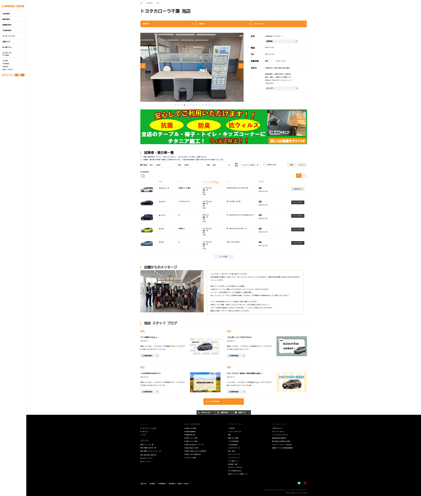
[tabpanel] (192, 67)
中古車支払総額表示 (190, 431)
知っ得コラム (144, 431)
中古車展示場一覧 (189, 434)
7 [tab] (194, 104)
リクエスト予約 (296, 202)
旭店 (260, 188)
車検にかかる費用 (233, 438)
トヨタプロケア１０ (234, 448)
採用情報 (5, 66)
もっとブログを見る (212, 401)
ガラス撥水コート (233, 461)
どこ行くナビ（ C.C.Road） (148, 428)
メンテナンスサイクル (234, 431)
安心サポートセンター (146, 458)
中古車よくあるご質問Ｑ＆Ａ (192, 454)
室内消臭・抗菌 (232, 464)
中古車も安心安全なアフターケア (194, 444)
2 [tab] (178, 104)
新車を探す (144, 440)
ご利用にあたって (277, 428)
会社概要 (5, 60)
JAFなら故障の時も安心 (235, 470)
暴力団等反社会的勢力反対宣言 (281, 441)
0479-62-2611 (269, 47)
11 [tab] (206, 104)
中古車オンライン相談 (190, 438)
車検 (229, 434)
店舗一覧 (143, 483)
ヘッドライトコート (234, 457)
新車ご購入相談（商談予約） (148, 455)
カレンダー (270, 88)
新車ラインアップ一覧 (146, 444)
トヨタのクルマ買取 (190, 457)
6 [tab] (190, 104)
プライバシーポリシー (278, 431)
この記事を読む (147, 355)
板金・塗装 (231, 451)
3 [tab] (181, 104)
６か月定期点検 (232, 444)
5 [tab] (187, 104)
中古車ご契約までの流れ (191, 448)
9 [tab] (200, 104)
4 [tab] (184, 104)
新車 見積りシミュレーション (149, 451)
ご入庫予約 (231, 428)
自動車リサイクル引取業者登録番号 (282, 448)
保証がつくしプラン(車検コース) (238, 474)
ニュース (143, 424)
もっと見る (223, 256)
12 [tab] (209, 104)
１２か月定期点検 (233, 441)
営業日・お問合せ (8, 69)
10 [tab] (203, 104)
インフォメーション (280, 424)
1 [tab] (175, 104)
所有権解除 (6, 63)
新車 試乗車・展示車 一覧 (148, 447)
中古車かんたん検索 (190, 428)
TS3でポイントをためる (235, 467)
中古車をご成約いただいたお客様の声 (195, 451)
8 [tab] (197, 104)
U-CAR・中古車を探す (192, 424)
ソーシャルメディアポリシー (280, 434)
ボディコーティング (234, 454)
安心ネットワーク (145, 461)
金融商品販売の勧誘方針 (279, 438)
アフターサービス (235, 424)
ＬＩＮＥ (143, 434)
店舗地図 (269, 41)
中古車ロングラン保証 (190, 441)
